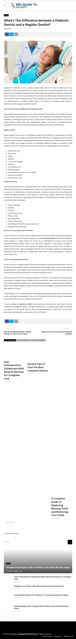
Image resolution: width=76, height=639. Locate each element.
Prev (7, 522)
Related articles (10, 340)
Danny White (8, 28)
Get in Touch (47, 636)
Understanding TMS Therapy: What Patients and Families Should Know (41, 607)
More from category (38, 340)
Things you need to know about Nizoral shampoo (56, 333)
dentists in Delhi (25, 304)
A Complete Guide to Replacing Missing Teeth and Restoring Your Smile (59, 507)
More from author (23, 340)
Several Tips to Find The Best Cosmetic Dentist (38, 367)
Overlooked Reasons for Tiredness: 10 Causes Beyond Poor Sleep (41, 595)
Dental (6, 15)
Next (11, 522)
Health (8, 563)
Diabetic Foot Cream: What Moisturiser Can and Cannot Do (39, 586)
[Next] (8, 615)
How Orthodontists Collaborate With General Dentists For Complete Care (14, 370)
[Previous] (5, 615)
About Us (58, 636)
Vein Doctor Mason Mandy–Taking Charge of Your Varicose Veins (17, 333)
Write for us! (68, 636)
